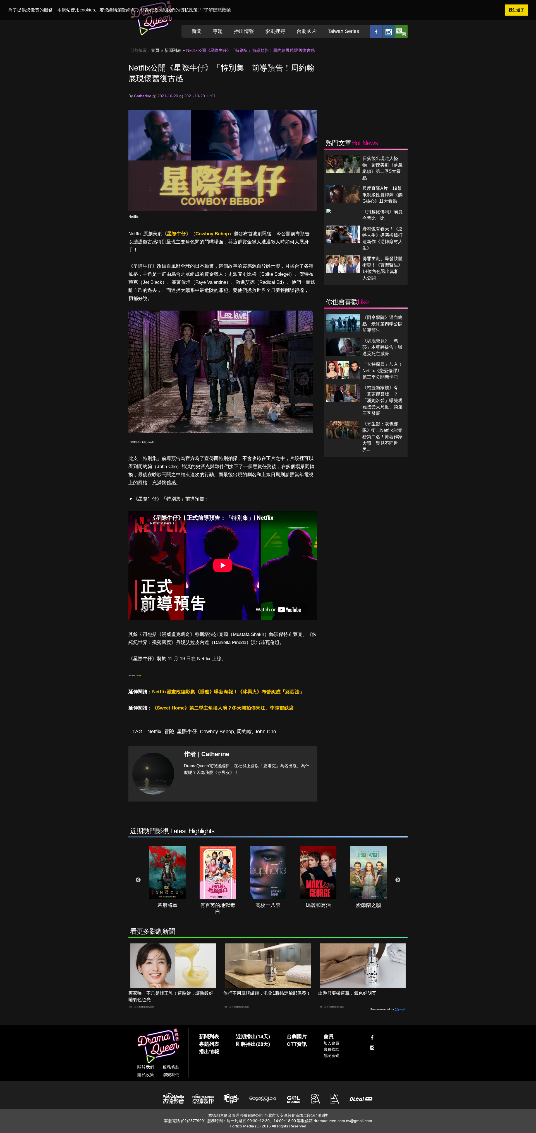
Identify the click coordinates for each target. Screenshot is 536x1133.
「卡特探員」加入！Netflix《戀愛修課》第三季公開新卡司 (382, 370)
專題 (218, 31)
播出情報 (244, 31)
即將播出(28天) (253, 1044)
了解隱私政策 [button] (217, 10)
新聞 (197, 31)
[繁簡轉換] (401, 31)
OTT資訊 (297, 1044)
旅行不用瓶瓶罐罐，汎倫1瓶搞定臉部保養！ (267, 993)
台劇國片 (306, 31)
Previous (138, 880)
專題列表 (209, 1044)
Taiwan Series (343, 31)
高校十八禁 (268, 905)
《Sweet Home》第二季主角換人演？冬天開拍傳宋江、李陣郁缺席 (223, 708)
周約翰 (244, 731)
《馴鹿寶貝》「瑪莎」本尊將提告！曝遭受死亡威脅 (382, 347)
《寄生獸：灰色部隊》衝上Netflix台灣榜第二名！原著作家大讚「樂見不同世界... (382, 437)
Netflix (133, 217)
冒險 (169, 731)
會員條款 (331, 1049)
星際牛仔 (176, 233)
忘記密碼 (331, 1055)
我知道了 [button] (516, 10)
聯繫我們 (171, 1074)
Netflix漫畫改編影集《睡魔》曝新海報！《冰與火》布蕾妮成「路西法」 (228, 691)
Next (398, 880)
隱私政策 (145, 1074)
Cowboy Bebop (212, 233)
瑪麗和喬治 (318, 905)
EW (139, 675)
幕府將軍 (167, 905)
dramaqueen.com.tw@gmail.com (343, 1121)
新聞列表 (172, 50)
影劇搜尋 (275, 31)
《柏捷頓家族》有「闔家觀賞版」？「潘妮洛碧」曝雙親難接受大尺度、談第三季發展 (382, 400)
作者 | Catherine (206, 754)
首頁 (155, 50)
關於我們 (145, 1067)
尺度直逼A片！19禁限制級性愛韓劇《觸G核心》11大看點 (382, 195)
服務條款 (171, 1067)
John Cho (265, 731)
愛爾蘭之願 (368, 905)
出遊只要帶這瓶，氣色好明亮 (347, 993)
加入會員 (331, 1043)
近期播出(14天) (253, 1036)
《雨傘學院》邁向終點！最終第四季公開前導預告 (382, 324)
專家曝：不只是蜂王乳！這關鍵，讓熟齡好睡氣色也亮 (170, 996)
